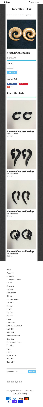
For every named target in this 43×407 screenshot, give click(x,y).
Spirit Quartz (11, 355)
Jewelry (9, 316)
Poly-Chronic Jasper (14, 342)
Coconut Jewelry (13, 299)
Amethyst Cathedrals (14, 279)
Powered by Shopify (20, 393)
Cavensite (10, 286)
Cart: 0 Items (35, 2)
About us (10, 273)
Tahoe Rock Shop (21, 8)
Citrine (9, 296)
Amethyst (10, 276)
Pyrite (9, 349)
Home (9, 269)
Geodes (10, 312)
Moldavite (10, 332)
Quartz (9, 352)
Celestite (10, 289)
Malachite (10, 329)
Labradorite (11, 322)
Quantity (10, 63)
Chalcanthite (11, 293)
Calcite (9, 283)
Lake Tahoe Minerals (14, 326)
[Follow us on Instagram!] (12, 382)
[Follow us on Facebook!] (8, 382)
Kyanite (9, 319)
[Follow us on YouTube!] (16, 382)
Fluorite (9, 306)
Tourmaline (11, 362)
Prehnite (10, 345)
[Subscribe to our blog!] (20, 382)
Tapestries (10, 359)
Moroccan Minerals (13, 336)
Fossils (9, 309)
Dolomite (10, 303)
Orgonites (10, 339)
